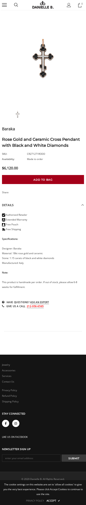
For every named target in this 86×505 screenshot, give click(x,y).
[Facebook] (5, 423)
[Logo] (43, 5)
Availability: (8, 159)
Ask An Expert (39, 302)
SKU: (4, 154)
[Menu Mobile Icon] (4, 5)
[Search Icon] (16, 5)
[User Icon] (69, 5)
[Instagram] (15, 423)
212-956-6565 (35, 306)
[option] (43, 60)
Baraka (8, 129)
